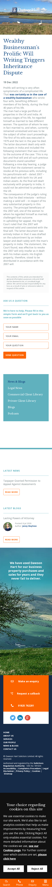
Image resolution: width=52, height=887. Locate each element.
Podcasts (13, 413)
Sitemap (8, 773)
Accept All (13, 868)
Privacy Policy (23, 771)
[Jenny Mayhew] (7, 526)
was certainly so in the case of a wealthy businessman (25, 96)
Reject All (37, 868)
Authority (20, 765)
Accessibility (9, 768)
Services (7, 739)
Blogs (11, 407)
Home (6, 732)
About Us (8, 735)
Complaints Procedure (29, 768)
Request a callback (28, 693)
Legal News (15, 388)
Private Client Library (22, 400)
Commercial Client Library (25, 394)
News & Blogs (16, 381)
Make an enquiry (28, 681)
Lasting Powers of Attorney (18, 518)
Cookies (36, 771)
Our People (9, 742)
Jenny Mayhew (29, 526)
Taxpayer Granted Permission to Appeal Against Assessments (21, 482)
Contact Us (9, 749)
